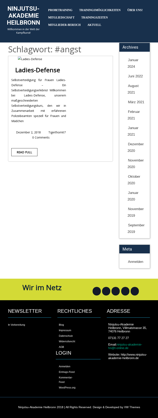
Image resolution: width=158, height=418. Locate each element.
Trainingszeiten (94, 17)
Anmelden (135, 262)
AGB (61, 347)
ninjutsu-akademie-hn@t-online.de (125, 346)
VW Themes (131, 407)
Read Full (24, 152)
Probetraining (60, 10)
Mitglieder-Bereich (64, 24)
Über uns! (135, 10)
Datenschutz (66, 335)
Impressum (65, 330)
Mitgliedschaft (61, 17)
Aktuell (94, 24)
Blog (61, 324)
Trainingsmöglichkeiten (100, 10)
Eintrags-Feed (67, 372)
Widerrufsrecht (67, 341)
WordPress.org (67, 387)
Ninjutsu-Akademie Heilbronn (23, 15)
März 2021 (136, 102)
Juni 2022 (135, 76)
